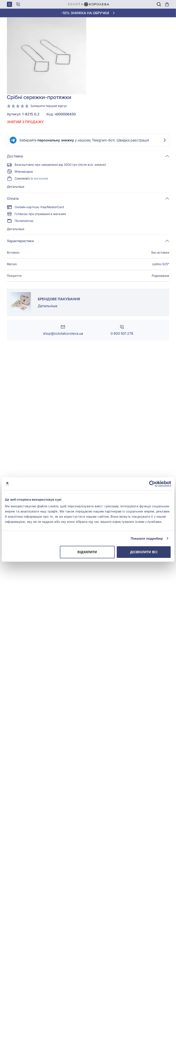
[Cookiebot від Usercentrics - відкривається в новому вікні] (152, 483)
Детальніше (15, 186)
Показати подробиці (147, 538)
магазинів (41, 178)
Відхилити (87, 552)
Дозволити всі (143, 552)
